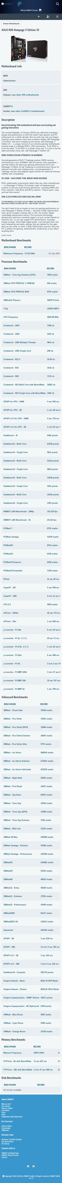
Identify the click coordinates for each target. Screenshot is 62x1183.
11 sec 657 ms (40, 1061)
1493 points (52, 503)
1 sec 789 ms (53, 689)
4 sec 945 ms (53, 401)
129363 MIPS (53, 308)
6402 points (52, 435)
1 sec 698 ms (53, 621)
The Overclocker (7, 1142)
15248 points (53, 478)
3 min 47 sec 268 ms (43, 1070)
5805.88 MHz (53, 317)
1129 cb (50, 334)
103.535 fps (52, 511)
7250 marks (46, 820)
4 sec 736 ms (53, 418)
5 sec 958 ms (53, 587)
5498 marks (46, 1023)
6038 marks (52, 562)
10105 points (53, 494)
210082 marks (47, 862)
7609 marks (52, 275)
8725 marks (52, 292)
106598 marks (47, 837)
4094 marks (52, 604)
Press (3, 1113)
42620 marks (46, 888)
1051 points (52, 486)
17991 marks (46, 896)
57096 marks (46, 845)
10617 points (46, 998)
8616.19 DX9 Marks (49, 981)
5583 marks (46, 1014)
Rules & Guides (7, 1108)
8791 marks (52, 528)
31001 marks (46, 719)
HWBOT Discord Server (10, 1155)
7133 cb (50, 376)
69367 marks (46, 795)
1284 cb (50, 393)
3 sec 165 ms (47, 955)
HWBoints (5, 1130)
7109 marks (52, 571)
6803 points (52, 469)
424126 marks (47, 930)
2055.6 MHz (39, 1053)
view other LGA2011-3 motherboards (27, 111)
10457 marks (46, 786)
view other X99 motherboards (25, 95)
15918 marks (46, 803)
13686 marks (46, 727)
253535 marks (47, 769)
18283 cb (51, 385)
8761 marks (52, 545)
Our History (6, 1106)
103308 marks (47, 854)
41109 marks (53, 537)
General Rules (7, 1126)
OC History (5, 1144)
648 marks (52, 283)
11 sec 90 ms (53, 579)
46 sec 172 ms (53, 613)
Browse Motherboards (11, 24)
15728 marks (46, 1031)
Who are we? (6, 1104)
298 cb (50, 351)
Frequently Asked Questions (12, 1117)
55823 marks (46, 778)
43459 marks (46, 905)
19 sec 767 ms (53, 680)
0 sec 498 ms (53, 655)
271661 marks (47, 761)
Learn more (6, 235)
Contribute (5, 1110)
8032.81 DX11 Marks (50, 989)
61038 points (53, 444)
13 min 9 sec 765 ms (50, 947)
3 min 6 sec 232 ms (50, 964)
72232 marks (46, 829)
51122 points (53, 461)
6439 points (46, 1006)
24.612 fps (51, 520)
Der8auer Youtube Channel (12, 1140)
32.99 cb (51, 359)
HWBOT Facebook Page (10, 1153)
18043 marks (46, 736)
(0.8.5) (15, 638)
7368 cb (50, 325)
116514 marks (47, 921)
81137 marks (46, 913)
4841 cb (50, 342)
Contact (4, 1157)
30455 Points (53, 300)
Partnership (6, 1128)
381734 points (47, 972)
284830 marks (47, 752)
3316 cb (50, 368)
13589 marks (46, 812)
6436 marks (52, 554)
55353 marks (46, 871)
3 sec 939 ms (47, 938)
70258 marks (46, 710)
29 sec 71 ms (53, 638)
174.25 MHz (30, 253)
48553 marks (46, 879)
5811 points (52, 452)
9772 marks (46, 744)
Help (3, 1115)
